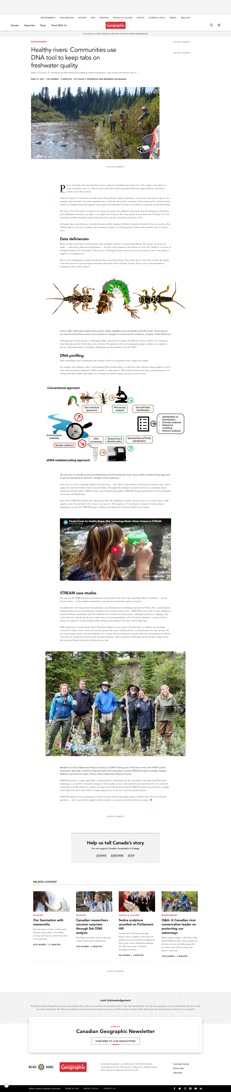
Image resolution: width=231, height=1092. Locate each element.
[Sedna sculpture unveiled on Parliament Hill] (137, 926)
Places (140, 18)
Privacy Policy (91, 1088)
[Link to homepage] (115, 25)
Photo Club (178, 1068)
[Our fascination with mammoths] (51, 926)
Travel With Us (59, 25)
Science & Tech (157, 18)
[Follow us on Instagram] (185, 1088)
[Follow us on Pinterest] (190, 1088)
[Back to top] (6, 1085)
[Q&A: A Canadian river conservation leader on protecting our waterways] (180, 926)
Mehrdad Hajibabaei (115, 79)
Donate (15, 25)
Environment (48, 18)
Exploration (67, 18)
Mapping (104, 18)
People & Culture (122, 18)
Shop (43, 25)
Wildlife (185, 18)
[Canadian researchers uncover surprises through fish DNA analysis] (94, 926)
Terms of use (72, 1088)
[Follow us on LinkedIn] (201, 1088)
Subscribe (29, 25)
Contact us (110, 1088)
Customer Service (181, 1064)
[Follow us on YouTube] (195, 1088)
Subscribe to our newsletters (115, 1041)
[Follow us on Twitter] (180, 1088)
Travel (173, 18)
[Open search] (211, 25)
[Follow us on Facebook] (174, 1088)
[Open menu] (219, 25)
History (82, 18)
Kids (93, 18)
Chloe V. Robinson (88, 79)
